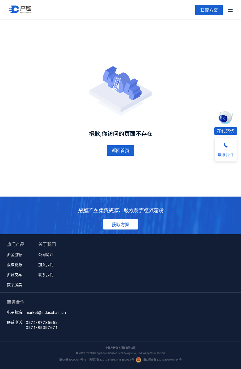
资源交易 (14, 274)
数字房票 (14, 284)
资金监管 (14, 254)
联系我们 (45, 274)
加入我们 (45, 264)
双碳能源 (14, 264)
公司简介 (45, 254)
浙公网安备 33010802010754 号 (162, 359)
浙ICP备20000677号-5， (74, 359)
